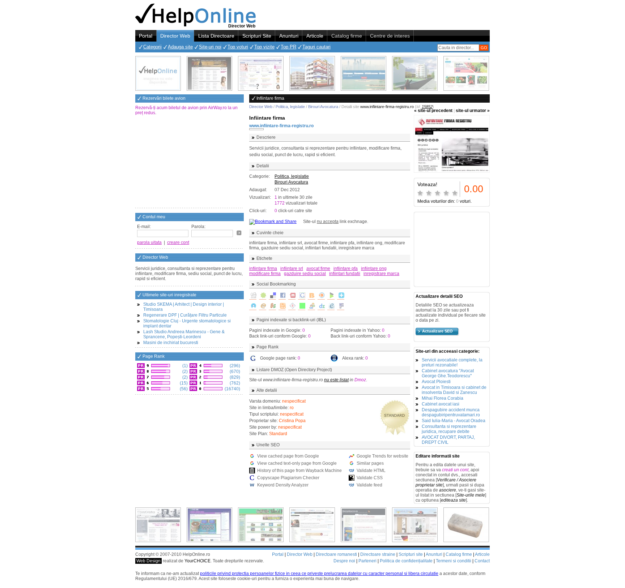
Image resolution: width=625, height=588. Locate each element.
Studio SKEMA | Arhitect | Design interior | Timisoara (183, 307)
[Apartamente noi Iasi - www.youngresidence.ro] (312, 73)
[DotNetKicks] (311, 306)
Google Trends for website (382, 456)
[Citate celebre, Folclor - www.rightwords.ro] (209, 73)
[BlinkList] (321, 296)
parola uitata (149, 242)
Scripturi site (411, 554)
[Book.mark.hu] (262, 306)
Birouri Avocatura (323, 106)
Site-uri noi (210, 47)
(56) (183, 388)
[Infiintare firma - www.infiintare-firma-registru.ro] (452, 144)
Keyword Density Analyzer (283, 485)
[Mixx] (292, 296)
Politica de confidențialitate (406, 560)
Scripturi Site (256, 36)
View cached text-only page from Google (297, 463)
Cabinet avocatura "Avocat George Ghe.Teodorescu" (448, 373)
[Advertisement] (189, 162)
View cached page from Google (288, 456)
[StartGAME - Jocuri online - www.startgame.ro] (209, 524)
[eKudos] (331, 306)
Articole (314, 36)
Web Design (148, 560)
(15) (183, 383)
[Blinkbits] (311, 296)
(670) (234, 371)
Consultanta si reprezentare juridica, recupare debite (449, 429)
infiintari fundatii (344, 273)
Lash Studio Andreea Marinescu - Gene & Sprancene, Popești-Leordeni (184, 334)
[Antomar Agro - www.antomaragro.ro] (466, 73)
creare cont (178, 242)
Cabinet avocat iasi (440, 404)
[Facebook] (282, 296)
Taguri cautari (316, 47)
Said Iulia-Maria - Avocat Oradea (453, 420)
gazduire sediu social (305, 273)
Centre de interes (390, 36)
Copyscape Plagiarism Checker (288, 477)
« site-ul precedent (433, 110)
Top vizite (264, 47)
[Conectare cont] (239, 232)
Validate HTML (371, 470)
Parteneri (367, 560)
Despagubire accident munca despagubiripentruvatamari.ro (451, 412)
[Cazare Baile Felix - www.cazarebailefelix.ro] (261, 524)
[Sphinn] (262, 296)
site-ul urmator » (473, 110)
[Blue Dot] (252, 306)
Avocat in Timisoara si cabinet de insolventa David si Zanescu (454, 390)
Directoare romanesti (336, 554)
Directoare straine (377, 554)
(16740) (232, 388)
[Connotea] (292, 306)
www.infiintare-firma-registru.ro (281, 125)
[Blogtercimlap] (340, 296)
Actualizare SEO (437, 331)
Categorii (152, 47)
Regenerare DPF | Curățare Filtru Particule (185, 315)
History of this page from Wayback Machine (299, 470)
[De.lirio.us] (301, 306)
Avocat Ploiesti (436, 381)
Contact (482, 560)
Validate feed (369, 485)
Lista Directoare (216, 36)
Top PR (288, 47)
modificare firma (265, 273)
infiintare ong (374, 268)
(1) (184, 365)
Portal (145, 36)
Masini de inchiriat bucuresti (170, 342)
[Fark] (340, 306)
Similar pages (370, 463)
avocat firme (318, 268)
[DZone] (321, 306)
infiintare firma (263, 268)
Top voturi (238, 47)
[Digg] (252, 296)
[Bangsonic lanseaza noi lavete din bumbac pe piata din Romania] (158, 73)
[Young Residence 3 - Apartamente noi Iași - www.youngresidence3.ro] (415, 73)
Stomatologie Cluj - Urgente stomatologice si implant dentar (187, 323)
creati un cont (455, 469)
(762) (234, 383)
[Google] (301, 296)
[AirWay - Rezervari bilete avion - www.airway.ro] (363, 73)
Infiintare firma (267, 118)
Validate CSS (370, 477)
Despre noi (344, 560)
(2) (184, 371)
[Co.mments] (282, 306)
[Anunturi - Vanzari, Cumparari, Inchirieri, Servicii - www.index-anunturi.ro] (312, 524)
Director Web (175, 36)
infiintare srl (291, 268)
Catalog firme (346, 36)
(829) (234, 377)
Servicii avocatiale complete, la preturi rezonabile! (452, 362)
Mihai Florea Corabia (442, 398)
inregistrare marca (381, 273)
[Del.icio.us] (272, 296)
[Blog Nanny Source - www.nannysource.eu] (363, 524)
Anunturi (288, 36)
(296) (234, 365)
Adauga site (180, 47)
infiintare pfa (345, 268)
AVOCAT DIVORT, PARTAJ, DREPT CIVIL (448, 440)
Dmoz (360, 379)
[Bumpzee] (272, 306)
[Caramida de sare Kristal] (466, 524)
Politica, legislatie (290, 106)
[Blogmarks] (331, 296)
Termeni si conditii (453, 560)
